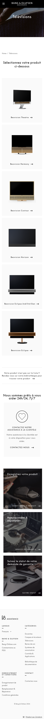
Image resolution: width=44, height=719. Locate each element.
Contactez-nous (31, 681)
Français (5, 631)
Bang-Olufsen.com (9, 644)
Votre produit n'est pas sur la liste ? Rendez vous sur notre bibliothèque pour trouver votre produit (22, 376)
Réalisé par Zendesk (34, 717)
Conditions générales (10, 695)
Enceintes (29, 634)
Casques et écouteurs (33, 637)
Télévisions (29, 641)
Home (4, 53)
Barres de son (30, 644)
